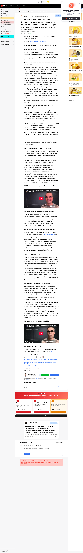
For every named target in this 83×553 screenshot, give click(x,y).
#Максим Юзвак (48, 362)
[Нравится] (24, 33)
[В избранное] (26, 33)
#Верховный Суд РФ (38, 361)
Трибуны (37, 378)
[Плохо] (43, 357)
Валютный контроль (34, 423)
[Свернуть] (81, 552)
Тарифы (18, 5)
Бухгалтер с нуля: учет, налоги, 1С (23, 403)
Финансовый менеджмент (57, 402)
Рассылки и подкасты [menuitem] (5, 44)
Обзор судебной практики (37, 16)
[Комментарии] (25, 436)
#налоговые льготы (32, 359)
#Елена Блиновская (28, 363)
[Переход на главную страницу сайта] (4, 6)
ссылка (53, 351)
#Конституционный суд (53, 359)
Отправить (27, 453)
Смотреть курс (24, 411)
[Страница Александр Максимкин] (26, 423)
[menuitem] (7, 9)
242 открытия (36, 368)
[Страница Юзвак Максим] (22, 15)
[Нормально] (40, 357)
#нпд (54, 362)
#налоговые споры (28, 361)
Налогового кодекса (49, 234)
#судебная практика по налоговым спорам (34, 362)
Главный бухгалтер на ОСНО (40, 402)
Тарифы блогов (4, 551)
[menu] (8, 23)
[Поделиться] (28, 33)
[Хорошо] (36, 357)
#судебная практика (42, 359)
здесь (28, 379)
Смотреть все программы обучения (41, 415)
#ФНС (25, 359)
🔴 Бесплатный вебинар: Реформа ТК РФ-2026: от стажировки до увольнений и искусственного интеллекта (41, 8)
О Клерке (24, 5)
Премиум (12, 5)
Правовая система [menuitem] (5, 41)
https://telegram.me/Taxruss (38, 41)
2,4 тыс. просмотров (28, 368)
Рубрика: (26, 365)
